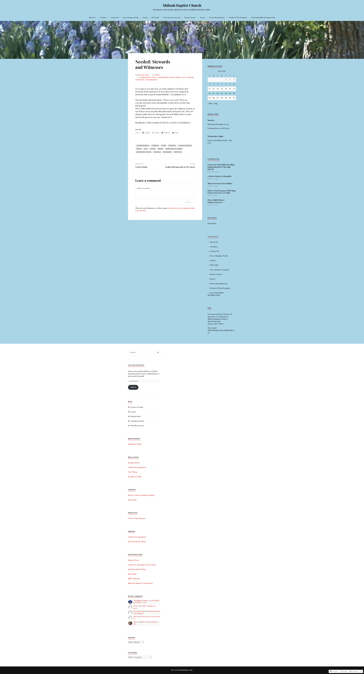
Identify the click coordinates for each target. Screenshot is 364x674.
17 (234, 89)
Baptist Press (133, 560)
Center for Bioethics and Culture (142, 565)
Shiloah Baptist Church (182, 5)
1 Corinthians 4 (143, 145)
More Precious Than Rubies (220, 184)
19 (213, 93)
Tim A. (157, 75)
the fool (178, 152)
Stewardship (151, 79)
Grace (139, 148)
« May (210, 104)
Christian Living (148, 77)
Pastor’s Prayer (190, 17)
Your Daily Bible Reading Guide (263, 17)
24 (234, 93)
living (152, 148)
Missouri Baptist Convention (140, 583)
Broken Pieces (134, 463)
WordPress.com (137, 426)
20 (218, 93)
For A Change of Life (130, 17)
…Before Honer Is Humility (219, 176)
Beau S (136, 606)
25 (210, 98)
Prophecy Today (135, 444)
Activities (103, 17)
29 (226, 98)
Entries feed (135, 416)
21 (222, 93)
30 (230, 98)
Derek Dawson (138, 611)
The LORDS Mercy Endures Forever (216, 201)
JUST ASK (155, 17)
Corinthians (163, 77)
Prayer (202, 17)
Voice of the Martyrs (137, 518)
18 (209, 93)
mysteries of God (144, 152)
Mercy (160, 148)
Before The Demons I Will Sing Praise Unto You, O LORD (221, 192)
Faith (163, 145)
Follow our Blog (136, 365)
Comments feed (137, 421)
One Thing (132, 472)
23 (230, 93)
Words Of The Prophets (238, 17)
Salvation (139, 79)
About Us (92, 17)
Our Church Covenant (171, 17)
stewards (167, 152)
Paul (184, 77)
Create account (136, 407)
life (146, 148)
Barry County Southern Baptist (141, 495)
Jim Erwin (132, 500)
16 (230, 89)
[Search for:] (144, 352)
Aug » (216, 104)
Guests (144, 17)
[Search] (157, 352)
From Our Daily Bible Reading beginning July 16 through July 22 (221, 167)
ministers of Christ (174, 148)
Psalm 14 (157, 152)
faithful (172, 145)
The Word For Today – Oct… (146, 601)
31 (234, 98)
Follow (133, 387)
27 (217, 98)
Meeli (135, 616)
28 (222, 98)
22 (226, 93)
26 (214, 98)
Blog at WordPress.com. (182, 670)
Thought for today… (141, 600)
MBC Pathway (134, 579)
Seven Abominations (217, 17)
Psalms (190, 77)
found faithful (185, 145)
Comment (188, 202)
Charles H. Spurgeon (137, 467)
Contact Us (115, 17)
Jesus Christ (175, 77)
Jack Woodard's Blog (137, 542)
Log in (133, 412)
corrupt (155, 145)
